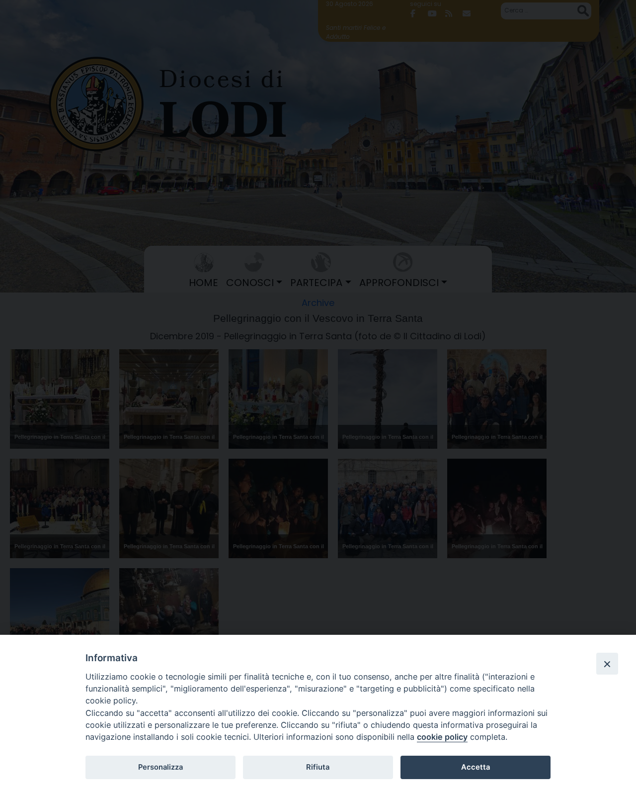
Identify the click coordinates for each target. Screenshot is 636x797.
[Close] (607, 664)
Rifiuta (317, 767)
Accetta (475, 767)
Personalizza (160, 767)
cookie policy (442, 737)
